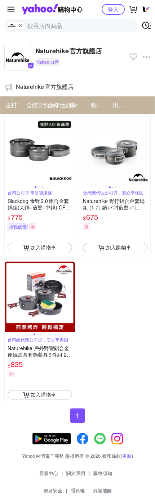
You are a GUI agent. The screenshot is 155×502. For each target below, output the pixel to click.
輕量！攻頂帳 (99, 105)
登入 (113, 9)
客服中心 (48, 473)
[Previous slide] (9, 149)
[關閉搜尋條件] (20, 25)
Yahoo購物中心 (52, 9)
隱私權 (78, 490)
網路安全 (53, 490)
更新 (127, 455)
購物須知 (102, 473)
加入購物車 (43, 247)
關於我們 (75, 473)
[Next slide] (70, 149)
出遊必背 (121, 105)
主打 (11, 105)
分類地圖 (102, 490)
